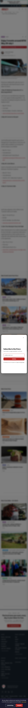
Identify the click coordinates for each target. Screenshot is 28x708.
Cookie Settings (10, 705)
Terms (18, 362)
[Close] (23, 338)
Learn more (23, 701)
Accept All (19, 705)
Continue (14, 359)
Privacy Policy (22, 362)
